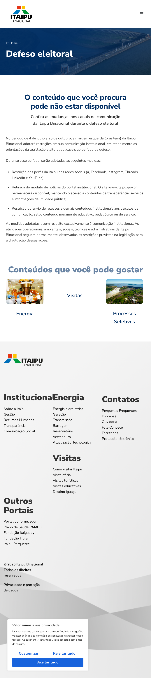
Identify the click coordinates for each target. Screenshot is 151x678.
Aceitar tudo (48, 662)
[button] (141, 14)
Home (14, 43)
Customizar (28, 653)
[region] (47, 645)
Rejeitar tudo (64, 653)
